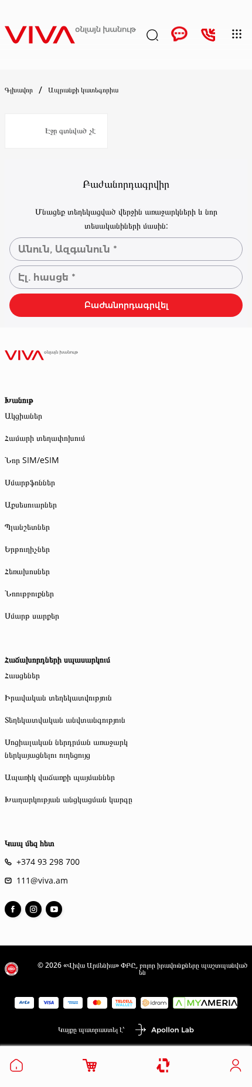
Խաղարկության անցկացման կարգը (68, 799)
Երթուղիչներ (27, 548)
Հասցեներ (22, 675)
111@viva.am (42, 880)
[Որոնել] (152, 35)
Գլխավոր (19, 90)
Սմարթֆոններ (30, 482)
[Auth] (236, 1068)
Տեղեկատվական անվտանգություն (65, 719)
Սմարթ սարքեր (32, 615)
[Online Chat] (179, 35)
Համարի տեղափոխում (45, 437)
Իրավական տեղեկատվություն (58, 697)
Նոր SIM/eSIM (32, 459)
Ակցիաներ (23, 415)
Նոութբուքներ (29, 593)
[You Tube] (54, 909)
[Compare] (163, 1065)
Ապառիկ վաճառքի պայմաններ (60, 776)
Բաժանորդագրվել (126, 305)
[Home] (16, 1068)
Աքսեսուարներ (31, 504)
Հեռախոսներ (27, 571)
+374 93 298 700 (48, 862)
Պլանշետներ (27, 526)
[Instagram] (33, 909)
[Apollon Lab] (164, 1030)
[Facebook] (13, 909)
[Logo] (70, 35)
